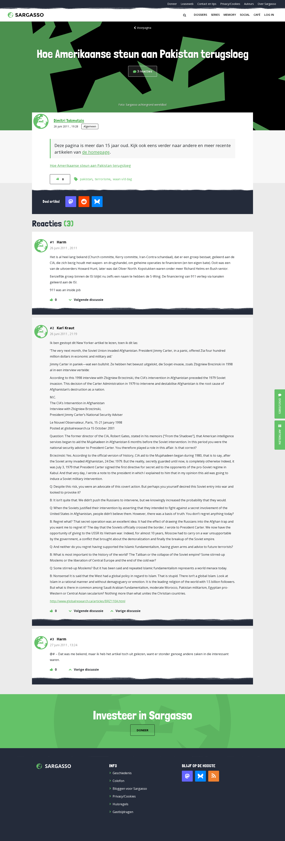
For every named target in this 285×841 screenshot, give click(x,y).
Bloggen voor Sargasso (130, 788)
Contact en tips (206, 4)
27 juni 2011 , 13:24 (63, 645)
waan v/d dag (122, 179)
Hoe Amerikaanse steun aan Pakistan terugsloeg (90, 165)
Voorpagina (144, 28)
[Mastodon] (187, 776)
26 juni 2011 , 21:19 (63, 334)
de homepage (96, 152)
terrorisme (103, 179)
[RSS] (213, 776)
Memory (230, 15)
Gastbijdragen (123, 812)
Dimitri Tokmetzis (69, 120)
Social (245, 15)
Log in (269, 15)
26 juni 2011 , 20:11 (63, 248)
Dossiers (200, 15)
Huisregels (120, 804)
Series (215, 15)
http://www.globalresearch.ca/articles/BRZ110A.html (87, 601)
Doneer (172, 4)
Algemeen (90, 126)
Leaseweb (187, 4)
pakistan (86, 179)
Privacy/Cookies (230, 4)
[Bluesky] (200, 776)
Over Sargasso (267, 4)
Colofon (118, 781)
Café (257, 15)
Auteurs (249, 4)
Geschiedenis (122, 773)
